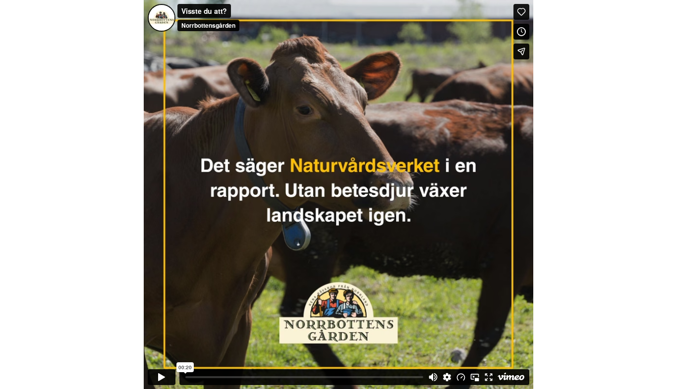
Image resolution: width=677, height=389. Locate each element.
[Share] (521, 51)
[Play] (161, 377)
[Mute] (433, 377)
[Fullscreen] (489, 377)
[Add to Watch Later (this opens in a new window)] (521, 32)
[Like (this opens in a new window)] (521, 12)
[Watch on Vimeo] (511, 377)
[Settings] (447, 377)
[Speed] (461, 377)
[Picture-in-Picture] (475, 377)
